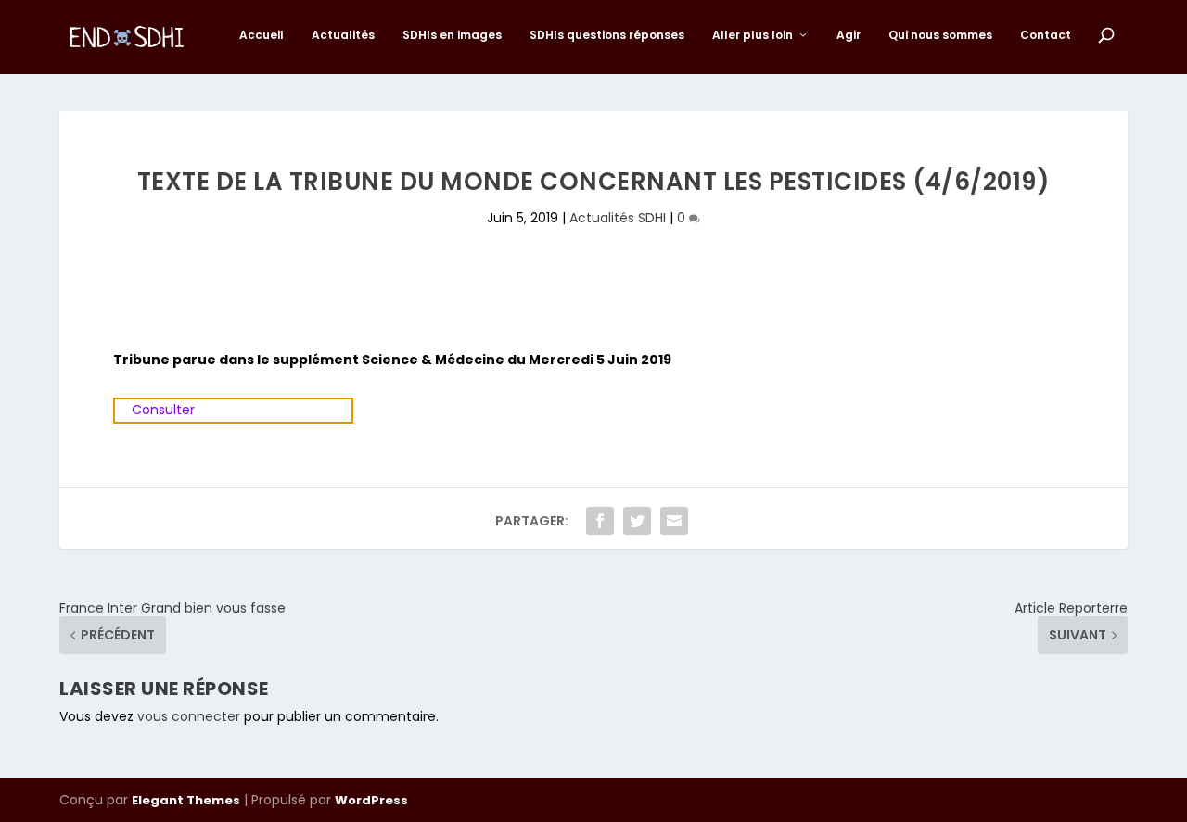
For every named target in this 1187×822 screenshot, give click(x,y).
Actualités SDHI (617, 218)
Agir (848, 35)
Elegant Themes (186, 800)
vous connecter (188, 716)
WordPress (371, 800)
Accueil (261, 35)
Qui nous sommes (940, 35)
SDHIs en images (452, 35)
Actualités (343, 35)
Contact (1045, 35)
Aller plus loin (752, 35)
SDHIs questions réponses (607, 35)
